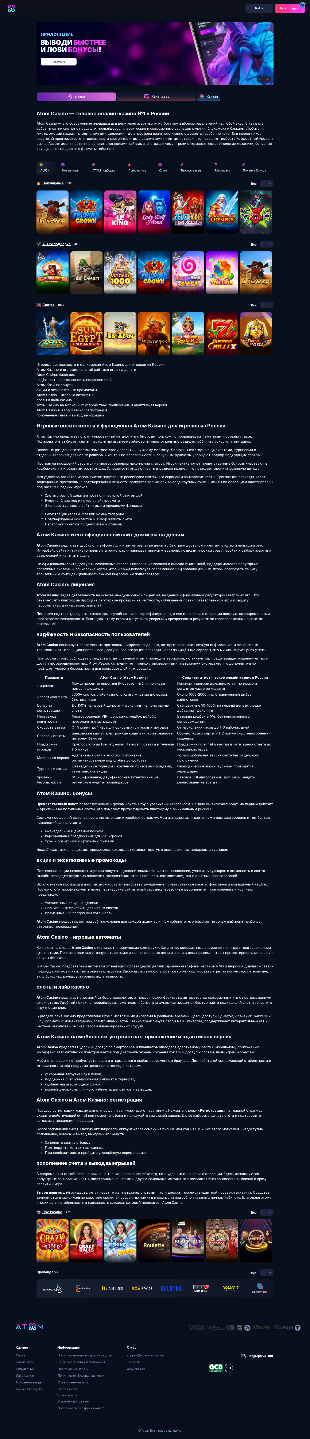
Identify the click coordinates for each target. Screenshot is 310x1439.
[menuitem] (29, 1355)
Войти (259, 8)
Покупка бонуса (254, 170)
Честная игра (67, 1389)
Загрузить (159, 59)
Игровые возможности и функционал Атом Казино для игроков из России (100, 364)
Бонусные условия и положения (81, 1362)
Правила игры (67, 1395)
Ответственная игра (73, 1382)
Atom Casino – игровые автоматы (64, 395)
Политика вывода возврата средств (85, 1355)
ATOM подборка (104, 170)
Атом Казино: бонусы (54, 385)
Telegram (133, 1362)
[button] (260, 79)
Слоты (163, 170)
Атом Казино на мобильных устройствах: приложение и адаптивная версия (101, 405)
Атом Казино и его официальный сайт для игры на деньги (86, 369)
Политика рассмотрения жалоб (81, 1408)
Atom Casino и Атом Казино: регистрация (71, 410)
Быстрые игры (191, 170)
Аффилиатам (136, 1369)
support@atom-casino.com (145, 1355)
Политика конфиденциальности (81, 1375)
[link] (53, 1288)
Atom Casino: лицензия (55, 375)
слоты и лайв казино (54, 400)
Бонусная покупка (29, 1389)
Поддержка (256, 1356)
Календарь (160, 96)
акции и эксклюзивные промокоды (66, 390)
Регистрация (289, 8)
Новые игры (71, 170)
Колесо (212, 96)
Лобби (44, 170)
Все (254, 183)
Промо (80, 97)
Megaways (222, 170)
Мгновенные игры (29, 1382)
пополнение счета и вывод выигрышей (70, 415)
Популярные (137, 170)
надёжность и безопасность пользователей (74, 380)
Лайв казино (25, 1375)
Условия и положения (74, 1401)
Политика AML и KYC (73, 1369)
